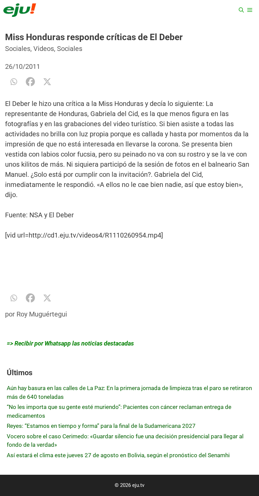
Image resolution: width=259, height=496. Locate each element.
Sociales (17, 49)
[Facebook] (30, 82)
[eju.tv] (19, 10)
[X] (47, 82)
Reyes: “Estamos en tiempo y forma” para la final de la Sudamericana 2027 (101, 425)
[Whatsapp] (13, 82)
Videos (43, 49)
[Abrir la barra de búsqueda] (241, 10)
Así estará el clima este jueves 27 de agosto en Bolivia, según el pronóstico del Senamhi (118, 455)
